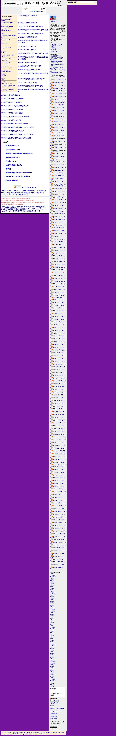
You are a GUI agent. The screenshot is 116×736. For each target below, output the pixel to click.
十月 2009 (52, 677)
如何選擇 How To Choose (32, 732)
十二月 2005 (52, 611)
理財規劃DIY (17, 190)
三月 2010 (52, 685)
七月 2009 (52, 673)
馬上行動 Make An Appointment (6, 82)
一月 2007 (52, 630)
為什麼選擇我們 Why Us (7, 732)
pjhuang (55, 82)
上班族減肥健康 (53, 716)
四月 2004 (52, 582)
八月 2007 (52, 640)
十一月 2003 (52, 575)
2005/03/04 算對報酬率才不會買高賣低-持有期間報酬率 (17, 127)
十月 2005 (52, 608)
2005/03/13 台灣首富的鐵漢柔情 (10, 95)
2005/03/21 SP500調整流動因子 (27, 62)
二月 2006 (52, 614)
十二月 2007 (52, 646)
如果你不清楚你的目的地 (56, 64)
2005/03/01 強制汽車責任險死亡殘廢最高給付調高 (16, 138)
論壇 (71, 2)
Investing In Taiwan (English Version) (53, 21)
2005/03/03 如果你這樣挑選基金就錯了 (12, 131)
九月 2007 (52, 641)
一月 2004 (52, 578)
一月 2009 (52, 664)
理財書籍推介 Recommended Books (6, 67)
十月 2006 (52, 625)
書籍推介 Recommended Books (53, 732)
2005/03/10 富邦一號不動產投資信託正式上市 (14, 106)
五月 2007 (52, 635)
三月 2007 (52, 633)
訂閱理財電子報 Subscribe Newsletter (6, 71)
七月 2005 (52, 604)
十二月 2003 (52, 576)
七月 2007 (52, 638)
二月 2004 (52, 579)
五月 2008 (52, 653)
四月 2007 (52, 634)
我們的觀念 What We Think (19, 732)
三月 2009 (52, 667)
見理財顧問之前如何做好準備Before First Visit (8, 86)
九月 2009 (52, 676)
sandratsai (55, 178)
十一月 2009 (52, 679)
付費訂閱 (53, 45)
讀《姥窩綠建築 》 (55, 55)
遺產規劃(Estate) (29, 193)
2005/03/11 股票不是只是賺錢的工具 (11, 102)
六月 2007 (52, 637)
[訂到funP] (58, 701)
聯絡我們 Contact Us (4, 52)
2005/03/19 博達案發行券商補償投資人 (29, 69)
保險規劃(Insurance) (17, 193)
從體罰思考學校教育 (55, 72)
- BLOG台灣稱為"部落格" (29, 187)
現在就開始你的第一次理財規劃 (27, 16)
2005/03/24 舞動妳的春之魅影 (27, 50)
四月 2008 (52, 651)
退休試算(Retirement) (28, 190)
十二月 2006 (52, 628)
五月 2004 (52, 583)
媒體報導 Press (3, 79)
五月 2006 (52, 618)
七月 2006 (52, 621)
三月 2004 (52, 581)
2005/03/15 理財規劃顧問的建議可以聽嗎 (30, 86)
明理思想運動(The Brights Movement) (18, 172)
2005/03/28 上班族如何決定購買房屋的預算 (31, 33)
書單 (52, 65)
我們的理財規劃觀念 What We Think (6, 59)
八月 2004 (52, 588)
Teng (54, 272)
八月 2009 (52, 674)
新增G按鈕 (54, 51)
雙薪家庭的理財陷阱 (55, 61)
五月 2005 (52, 601)
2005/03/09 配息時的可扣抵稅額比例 (12, 109)
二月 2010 (52, 683)
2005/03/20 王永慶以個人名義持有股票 (29, 66)
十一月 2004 (52, 592)
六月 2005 (52, 602)
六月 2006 (52, 620)
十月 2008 (52, 660)
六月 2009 (52, 672)
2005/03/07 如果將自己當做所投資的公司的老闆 (15, 116)
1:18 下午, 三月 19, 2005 (60, 298)
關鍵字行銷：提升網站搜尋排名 (57, 708)
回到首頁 (3, 190)
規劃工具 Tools (41, 732)
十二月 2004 (52, 594)
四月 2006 (52, 617)
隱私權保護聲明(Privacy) (20, 195)
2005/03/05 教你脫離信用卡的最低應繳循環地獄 (15, 123)
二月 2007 (52, 631)
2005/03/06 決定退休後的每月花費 (11, 120)
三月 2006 (52, 615)
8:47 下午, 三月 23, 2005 (60, 184)
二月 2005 (52, 596)
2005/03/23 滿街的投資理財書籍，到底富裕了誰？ (33, 53)
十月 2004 (52, 591)
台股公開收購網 (53, 719)
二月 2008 (52, 648)
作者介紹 (59, 45)
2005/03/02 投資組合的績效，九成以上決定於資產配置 (17, 134)
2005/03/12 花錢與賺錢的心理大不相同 (12, 98)
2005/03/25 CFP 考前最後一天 (27, 46)
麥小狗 (54, 167)
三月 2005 (52, 598)
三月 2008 (52, 650)
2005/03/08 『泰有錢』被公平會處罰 (12, 113)
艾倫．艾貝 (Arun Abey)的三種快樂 (17, 176)
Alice (54, 102)
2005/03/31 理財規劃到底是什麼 (27, 23)
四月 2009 (52, 669)
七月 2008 (52, 656)
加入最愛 (53, 49)
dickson (54, 451)
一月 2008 (52, 647)
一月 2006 (52, 612)
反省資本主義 (54, 62)
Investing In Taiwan (54, 711)
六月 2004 (52, 585)
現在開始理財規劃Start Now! (5, 40)
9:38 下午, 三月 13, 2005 (60, 465)
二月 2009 (52, 666)
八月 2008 (52, 657)
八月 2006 (52, 622)
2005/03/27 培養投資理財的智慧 (27, 37)
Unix (54, 236)
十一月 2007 (52, 644)
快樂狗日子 (4, 33)
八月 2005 (52, 605)
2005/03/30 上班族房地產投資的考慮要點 (30, 26)
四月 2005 (52, 599)
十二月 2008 (52, 663)
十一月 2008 (52, 661)
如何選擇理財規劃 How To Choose (5, 63)
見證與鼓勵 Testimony (4, 75)
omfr (54, 85)
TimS (54, 127)
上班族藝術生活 (53, 713)
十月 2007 (52, 643)
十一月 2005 (52, 609)
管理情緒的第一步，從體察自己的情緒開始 (19, 153)
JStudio (54, 202)
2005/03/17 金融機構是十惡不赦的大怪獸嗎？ (31, 79)
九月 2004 (52, 589)
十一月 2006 (52, 627)
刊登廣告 (53, 47)
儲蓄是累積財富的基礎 (56, 57)
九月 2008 (52, 659)
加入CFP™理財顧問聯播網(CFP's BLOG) (7, 90)
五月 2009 (52, 670)
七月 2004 (52, 586)
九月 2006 (52, 624)
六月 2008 (52, 654)
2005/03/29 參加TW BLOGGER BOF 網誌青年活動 (33, 30)
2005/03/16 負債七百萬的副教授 (27, 82)
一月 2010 (52, 682)
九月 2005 (52, 607)
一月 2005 (52, 595)
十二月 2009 (52, 680)
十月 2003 (52, 573)
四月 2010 (52, 686)
